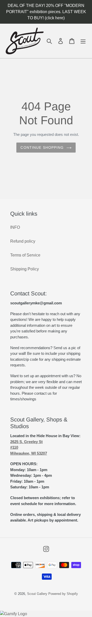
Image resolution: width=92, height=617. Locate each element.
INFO (15, 227)
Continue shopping (42, 147)
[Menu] (83, 41)
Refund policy (22, 241)
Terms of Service (25, 255)
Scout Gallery (37, 594)
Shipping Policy (24, 269)
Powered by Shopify (63, 594)
